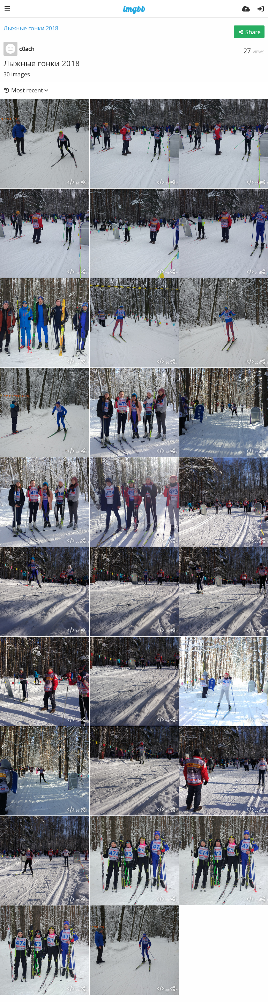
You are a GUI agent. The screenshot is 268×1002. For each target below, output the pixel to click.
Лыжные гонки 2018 (30, 28)
